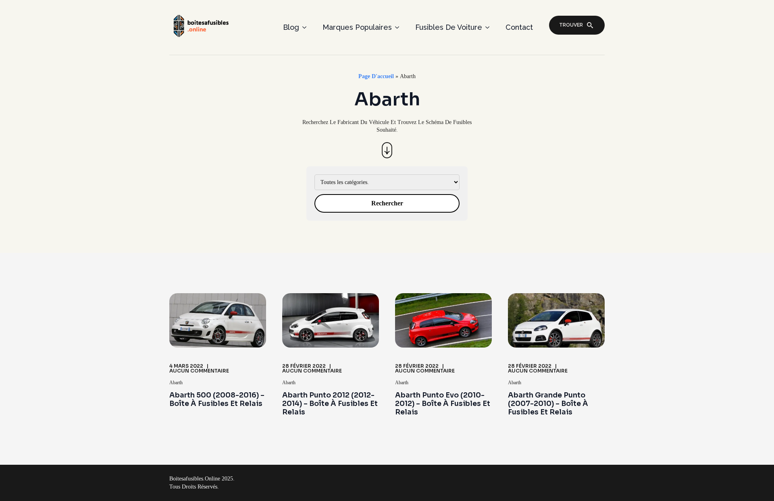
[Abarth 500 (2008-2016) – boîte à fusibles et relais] (217, 320)
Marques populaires (357, 27)
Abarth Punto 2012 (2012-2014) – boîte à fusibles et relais (330, 403)
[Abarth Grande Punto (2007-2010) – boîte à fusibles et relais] (556, 320)
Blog (291, 27)
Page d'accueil (376, 76)
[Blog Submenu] (306, 27)
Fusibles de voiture (448, 27)
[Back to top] (754, 481)
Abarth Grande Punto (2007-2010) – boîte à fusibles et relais (548, 403)
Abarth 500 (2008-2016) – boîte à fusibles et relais (216, 399)
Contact (519, 27)
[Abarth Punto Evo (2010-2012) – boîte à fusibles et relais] (443, 320)
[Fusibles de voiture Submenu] (489, 27)
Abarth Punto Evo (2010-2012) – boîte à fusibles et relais (442, 403)
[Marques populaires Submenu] (399, 27)
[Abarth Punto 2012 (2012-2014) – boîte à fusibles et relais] (330, 320)
